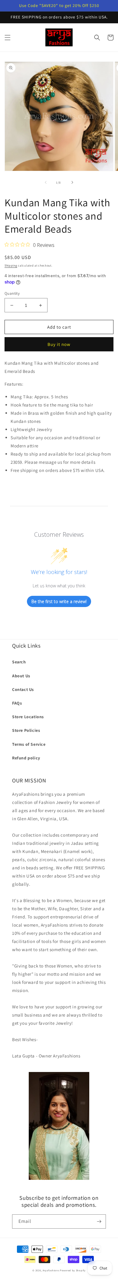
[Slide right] (72, 182)
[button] (7, 37)
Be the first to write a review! (59, 601)
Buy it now (59, 344)
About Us (21, 676)
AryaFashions (51, 1270)
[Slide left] (45, 182)
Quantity (12, 293)
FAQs (17, 703)
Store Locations (28, 716)
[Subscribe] (99, 1221)
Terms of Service (29, 744)
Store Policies (26, 730)
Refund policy (26, 758)
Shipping (11, 265)
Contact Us (23, 689)
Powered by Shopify (73, 1270)
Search (19, 662)
